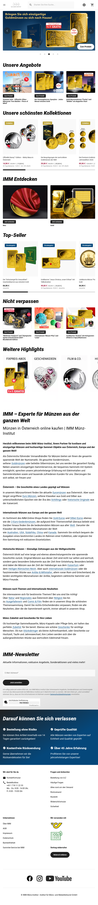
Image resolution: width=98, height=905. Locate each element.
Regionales (26, 598)
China (40, 532)
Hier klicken (24, 703)
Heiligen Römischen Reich (22, 568)
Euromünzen (59, 492)
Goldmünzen (18, 463)
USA (21, 532)
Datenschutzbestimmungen (60, 694)
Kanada (52, 532)
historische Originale (79, 499)
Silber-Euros (76, 518)
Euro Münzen (29, 496)
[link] (16, 5)
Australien (12, 532)
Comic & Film (35, 601)
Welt (72, 525)
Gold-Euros (59, 518)
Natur (12, 598)
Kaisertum (73, 565)
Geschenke (64, 627)
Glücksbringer (30, 630)
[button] (4, 4)
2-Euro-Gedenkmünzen (23, 521)
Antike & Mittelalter (42, 572)
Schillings (56, 499)
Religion (58, 598)
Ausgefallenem (14, 601)
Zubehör (17, 627)
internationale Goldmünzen (63, 568)
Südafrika (30, 532)
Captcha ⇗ (34, 705)
